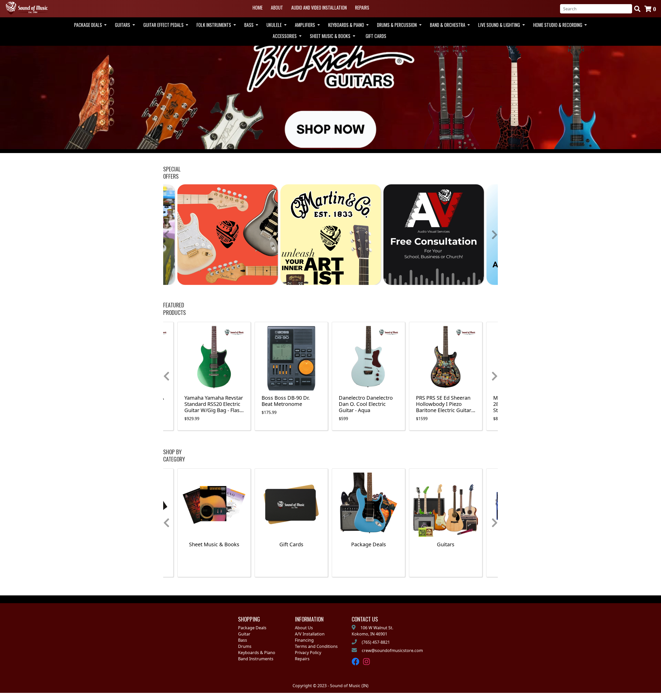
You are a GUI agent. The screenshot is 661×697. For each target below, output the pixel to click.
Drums (244, 646)
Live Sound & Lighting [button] (499, 24)
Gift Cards (376, 36)
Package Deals (252, 628)
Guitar (244, 634)
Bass (242, 640)
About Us (304, 628)
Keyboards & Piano (256, 652)
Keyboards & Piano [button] (346, 24)
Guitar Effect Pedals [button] (164, 24)
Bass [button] (249, 24)
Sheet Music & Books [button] (330, 36)
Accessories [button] (285, 36)
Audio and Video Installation (319, 7)
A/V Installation (310, 634)
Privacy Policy (308, 652)
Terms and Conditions (316, 646)
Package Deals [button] (88, 24)
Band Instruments (255, 659)
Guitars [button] (123, 24)
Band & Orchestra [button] (448, 24)
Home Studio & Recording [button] (558, 24)
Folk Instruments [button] (214, 24)
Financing (304, 640)
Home (258, 7)
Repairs (362, 7)
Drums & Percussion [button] (397, 24)
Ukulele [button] (274, 24)
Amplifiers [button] (305, 24)
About (277, 7)
